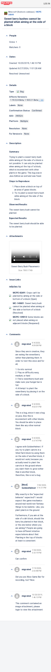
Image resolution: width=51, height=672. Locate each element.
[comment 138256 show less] (11, 596)
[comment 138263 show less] (11, 344)
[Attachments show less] (6, 236)
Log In (47, 3)
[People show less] (6, 35)
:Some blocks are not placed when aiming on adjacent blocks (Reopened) (28, 320)
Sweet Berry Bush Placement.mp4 (27, 266)
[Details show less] (6, 85)
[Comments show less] (6, 334)
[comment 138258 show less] (11, 569)
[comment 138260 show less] (11, 486)
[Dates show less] (6, 56)
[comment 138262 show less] (11, 405)
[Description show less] (6, 143)
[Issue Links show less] (6, 279)
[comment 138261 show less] (11, 439)
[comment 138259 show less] (11, 551)
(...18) (41, 100)
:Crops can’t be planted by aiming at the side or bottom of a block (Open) (27, 295)
